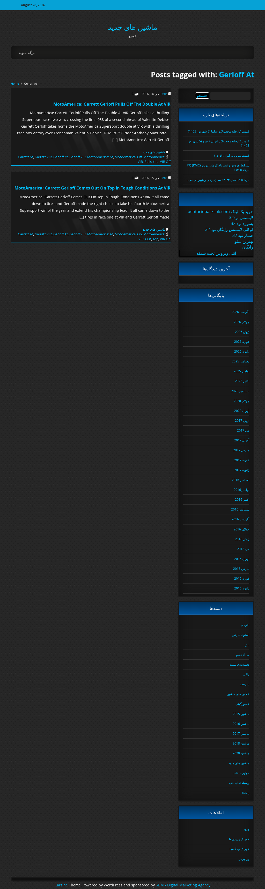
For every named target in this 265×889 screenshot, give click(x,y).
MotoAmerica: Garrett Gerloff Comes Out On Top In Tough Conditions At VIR (92, 188)
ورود (246, 829)
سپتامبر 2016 (240, 509)
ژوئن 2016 (242, 539)
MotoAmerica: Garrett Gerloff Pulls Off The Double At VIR (112, 104)
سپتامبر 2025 (240, 391)
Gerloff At (236, 75)
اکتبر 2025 (242, 381)
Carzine (62, 885)
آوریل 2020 (241, 411)
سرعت (244, 684)
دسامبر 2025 (240, 361)
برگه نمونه (27, 52)
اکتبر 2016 (242, 499)
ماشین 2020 (241, 753)
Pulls (148, 161)
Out (148, 239)
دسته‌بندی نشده (239, 664)
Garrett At (25, 157)
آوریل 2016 (241, 559)
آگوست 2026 (240, 312)
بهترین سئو (244, 241)
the (155, 161)
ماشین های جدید (132, 27)
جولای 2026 (241, 322)
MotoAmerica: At (100, 157)
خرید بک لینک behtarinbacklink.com (220, 211)
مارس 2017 (241, 450)
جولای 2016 (241, 529)
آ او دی (245, 625)
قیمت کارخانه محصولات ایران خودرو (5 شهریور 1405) (218, 143)
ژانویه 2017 (241, 470)
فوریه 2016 (241, 578)
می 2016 (243, 549)
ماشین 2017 (241, 733)
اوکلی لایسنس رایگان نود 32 (229, 229)
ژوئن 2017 (242, 420)
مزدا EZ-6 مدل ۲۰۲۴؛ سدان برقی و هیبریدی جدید (218, 180)
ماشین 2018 (241, 743)
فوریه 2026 (241, 341)
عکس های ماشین (238, 694)
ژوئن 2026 (242, 332)
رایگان (247, 247)
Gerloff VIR (77, 157)
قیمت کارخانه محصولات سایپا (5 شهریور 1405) (218, 131)
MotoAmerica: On (128, 234)
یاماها (245, 793)
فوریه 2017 (241, 460)
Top (155, 239)
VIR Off (165, 161)
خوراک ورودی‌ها (239, 839)
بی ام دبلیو (242, 654)
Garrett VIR (43, 157)
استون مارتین (240, 634)
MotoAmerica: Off (128, 157)
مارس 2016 (241, 568)
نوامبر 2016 (241, 489)
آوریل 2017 (241, 440)
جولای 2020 (241, 401)
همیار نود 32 (242, 235)
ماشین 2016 (241, 724)
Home (15, 83)
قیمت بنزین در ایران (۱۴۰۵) (231, 155)
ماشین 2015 (241, 714)
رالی (246, 674)
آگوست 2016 (240, 519)
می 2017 (243, 430)
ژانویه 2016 (241, 588)
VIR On (165, 239)
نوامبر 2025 (241, 371)
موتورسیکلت (241, 773)
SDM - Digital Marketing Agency (183, 885)
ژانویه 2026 (241, 351)
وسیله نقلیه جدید (238, 783)
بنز (247, 645)
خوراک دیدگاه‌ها (239, 849)
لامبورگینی (242, 704)
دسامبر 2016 (240, 480)
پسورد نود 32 (242, 223)
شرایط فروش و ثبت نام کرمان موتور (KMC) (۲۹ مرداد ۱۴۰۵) (218, 167)
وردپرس (243, 859)
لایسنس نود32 (241, 217)
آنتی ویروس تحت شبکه (216, 253)
